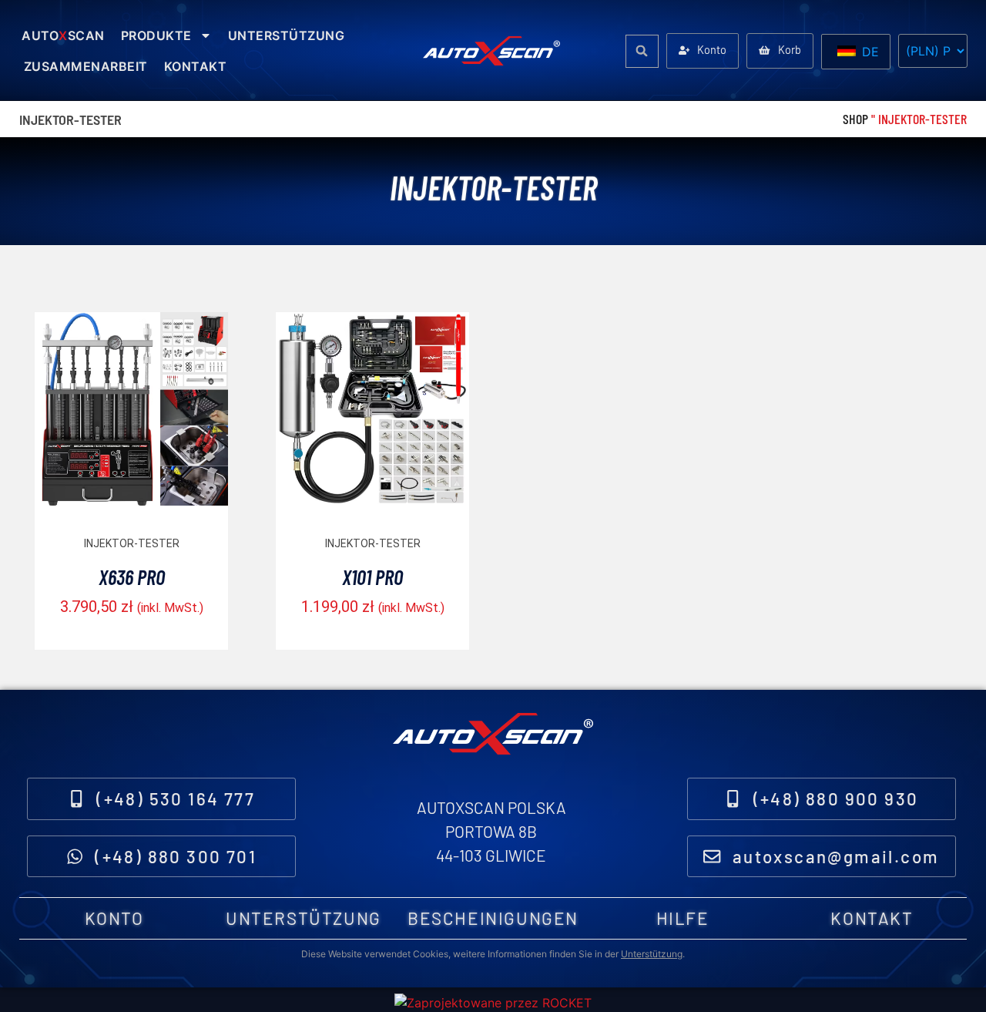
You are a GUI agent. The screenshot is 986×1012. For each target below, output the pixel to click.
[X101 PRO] (372, 501)
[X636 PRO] (131, 501)
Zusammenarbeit (86, 66)
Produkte (156, 35)
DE (868, 51)
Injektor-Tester (131, 543)
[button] (642, 51)
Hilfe (682, 918)
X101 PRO (372, 576)
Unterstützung (286, 35)
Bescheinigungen (493, 918)
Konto (114, 918)
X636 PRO (132, 576)
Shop (855, 118)
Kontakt (195, 66)
